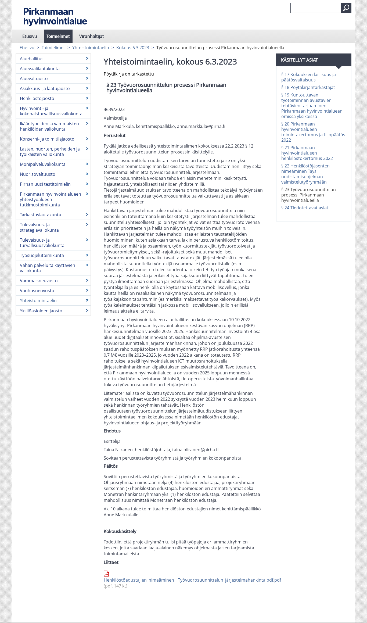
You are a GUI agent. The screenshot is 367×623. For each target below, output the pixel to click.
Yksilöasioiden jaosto (41, 311)
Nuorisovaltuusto (37, 174)
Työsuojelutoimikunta (42, 255)
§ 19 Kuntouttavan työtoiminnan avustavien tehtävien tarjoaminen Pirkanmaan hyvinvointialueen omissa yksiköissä (312, 105)
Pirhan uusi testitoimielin (45, 184)
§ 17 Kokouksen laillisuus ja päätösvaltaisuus (308, 77)
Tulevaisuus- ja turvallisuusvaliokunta (42, 242)
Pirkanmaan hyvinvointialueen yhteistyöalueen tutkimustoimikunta (50, 199)
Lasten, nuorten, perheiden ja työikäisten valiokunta (50, 151)
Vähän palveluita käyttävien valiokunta (47, 268)
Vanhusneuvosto (37, 290)
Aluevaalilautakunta (40, 68)
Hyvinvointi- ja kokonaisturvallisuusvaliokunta (51, 111)
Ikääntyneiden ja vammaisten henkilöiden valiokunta (49, 126)
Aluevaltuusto (34, 78)
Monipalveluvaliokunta (43, 164)
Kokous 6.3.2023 (132, 48)
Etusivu (29, 36)
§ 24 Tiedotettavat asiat (304, 207)
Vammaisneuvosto (39, 281)
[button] (346, 8)
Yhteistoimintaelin (90, 48)
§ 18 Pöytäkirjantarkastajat (308, 87)
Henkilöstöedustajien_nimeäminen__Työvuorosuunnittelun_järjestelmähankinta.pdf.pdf (183, 583)
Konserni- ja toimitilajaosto (47, 139)
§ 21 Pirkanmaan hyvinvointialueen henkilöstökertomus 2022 (307, 153)
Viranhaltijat (91, 36)
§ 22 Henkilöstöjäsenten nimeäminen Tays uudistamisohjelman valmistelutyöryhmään (305, 174)
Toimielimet (58, 36)
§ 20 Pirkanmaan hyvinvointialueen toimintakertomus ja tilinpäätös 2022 (313, 132)
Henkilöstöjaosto (37, 98)
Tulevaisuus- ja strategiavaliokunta (39, 227)
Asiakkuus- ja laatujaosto (45, 88)
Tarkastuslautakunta (40, 215)
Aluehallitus (32, 59)
